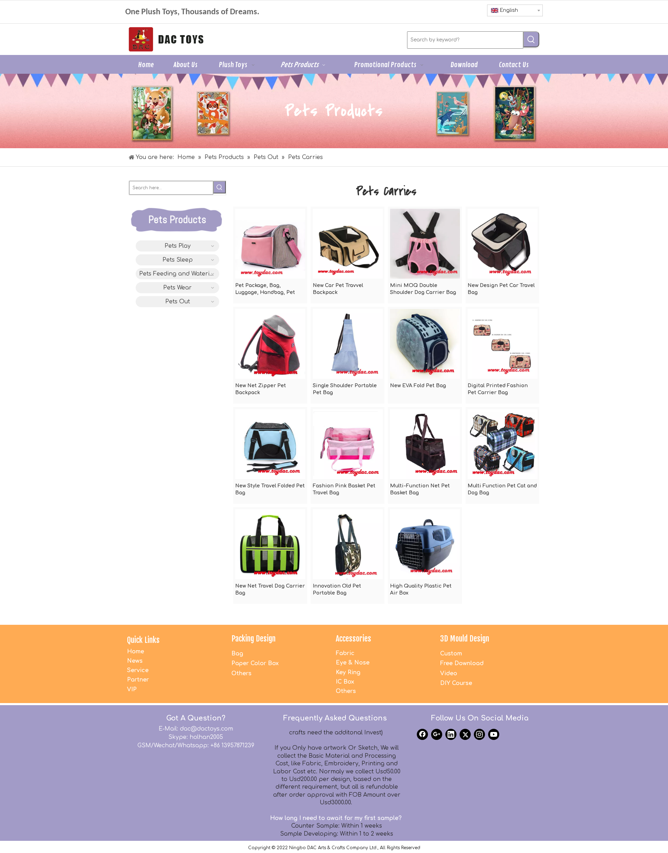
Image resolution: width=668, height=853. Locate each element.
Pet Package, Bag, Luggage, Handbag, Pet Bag (265, 289)
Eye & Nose (352, 663)
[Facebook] (422, 734)
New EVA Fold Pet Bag (418, 385)
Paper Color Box (255, 663)
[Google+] (436, 734)
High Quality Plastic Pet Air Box (421, 589)
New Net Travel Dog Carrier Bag (270, 589)
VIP (132, 689)
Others (241, 673)
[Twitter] (465, 734)
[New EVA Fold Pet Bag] (425, 343)
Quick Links (143, 640)
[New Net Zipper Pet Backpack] (270, 343)
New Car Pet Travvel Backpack (338, 289)
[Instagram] (479, 734)
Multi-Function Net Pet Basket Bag (420, 489)
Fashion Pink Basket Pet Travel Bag (344, 489)
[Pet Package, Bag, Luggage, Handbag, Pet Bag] (270, 243)
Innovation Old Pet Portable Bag (337, 589)
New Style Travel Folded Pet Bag (270, 489)
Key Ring (348, 672)
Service (138, 670)
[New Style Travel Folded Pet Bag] (270, 443)
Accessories (353, 638)
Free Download (462, 663)
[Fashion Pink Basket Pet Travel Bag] (348, 443)
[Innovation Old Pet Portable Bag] (348, 544)
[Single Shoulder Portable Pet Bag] (348, 343)
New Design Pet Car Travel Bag (501, 289)
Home (135, 651)
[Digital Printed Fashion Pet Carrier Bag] (503, 343)
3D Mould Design (464, 638)
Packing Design (253, 638)
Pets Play (178, 246)
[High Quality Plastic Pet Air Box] (425, 544)
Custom (451, 654)
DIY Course (456, 683)
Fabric (345, 653)
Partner (138, 680)
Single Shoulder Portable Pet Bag (345, 389)
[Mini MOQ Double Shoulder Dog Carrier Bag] (425, 243)
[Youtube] (493, 734)
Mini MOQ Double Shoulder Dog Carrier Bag (423, 289)
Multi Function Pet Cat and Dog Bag (502, 489)
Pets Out (177, 301)
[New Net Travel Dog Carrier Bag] (270, 544)
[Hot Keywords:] (531, 39)
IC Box (345, 682)
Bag (237, 654)
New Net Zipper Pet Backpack (260, 389)
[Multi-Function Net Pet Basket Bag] (425, 443)
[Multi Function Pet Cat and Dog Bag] (503, 443)
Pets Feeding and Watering (178, 274)
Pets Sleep (177, 260)
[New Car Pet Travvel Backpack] (348, 243)
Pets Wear (177, 288)
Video (448, 673)
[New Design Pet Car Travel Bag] (503, 243)
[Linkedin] (450, 734)
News (135, 661)
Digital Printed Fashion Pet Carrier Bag (498, 389)
